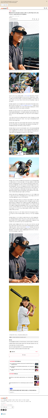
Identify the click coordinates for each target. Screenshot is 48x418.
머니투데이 (7, 401)
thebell (22, 401)
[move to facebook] (1, 410)
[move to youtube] (6, 410)
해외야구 (14, 11)
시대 (19, 401)
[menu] (46, 8)
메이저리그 (30, 105)
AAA (24, 401)
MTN (10, 401)
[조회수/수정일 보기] (13, 16)
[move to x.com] (3, 410)
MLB (26, 105)
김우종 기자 (10, 17)
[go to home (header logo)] (4, 8)
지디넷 (17, 401)
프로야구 (22, 105)
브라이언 (27, 226)
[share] (36, 19)
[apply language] (7, 5)
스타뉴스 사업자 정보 (3, 403)
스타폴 (30, 401)
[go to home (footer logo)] (4, 398)
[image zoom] (38, 68)
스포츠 (10, 11)
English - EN (5, 4)
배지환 (28, 95)
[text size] (38, 19)
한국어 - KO (5, 407)
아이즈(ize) (27, 401)
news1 (15, 401)
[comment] (34, 19)
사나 (24, 95)
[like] (32, 19)
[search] (44, 8)
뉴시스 (12, 401)
